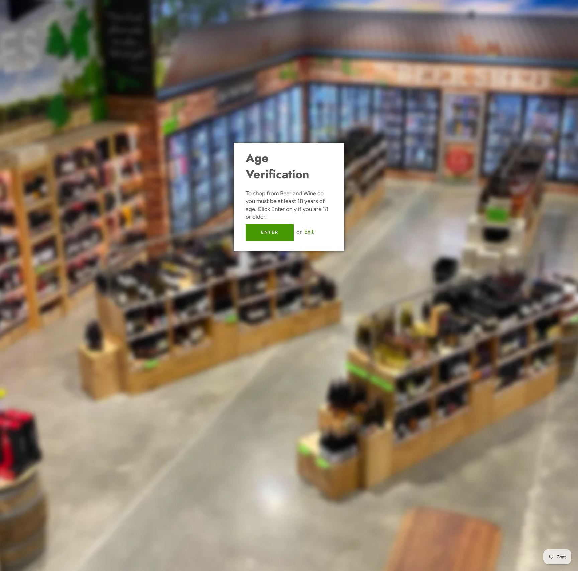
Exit (309, 232)
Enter (269, 232)
